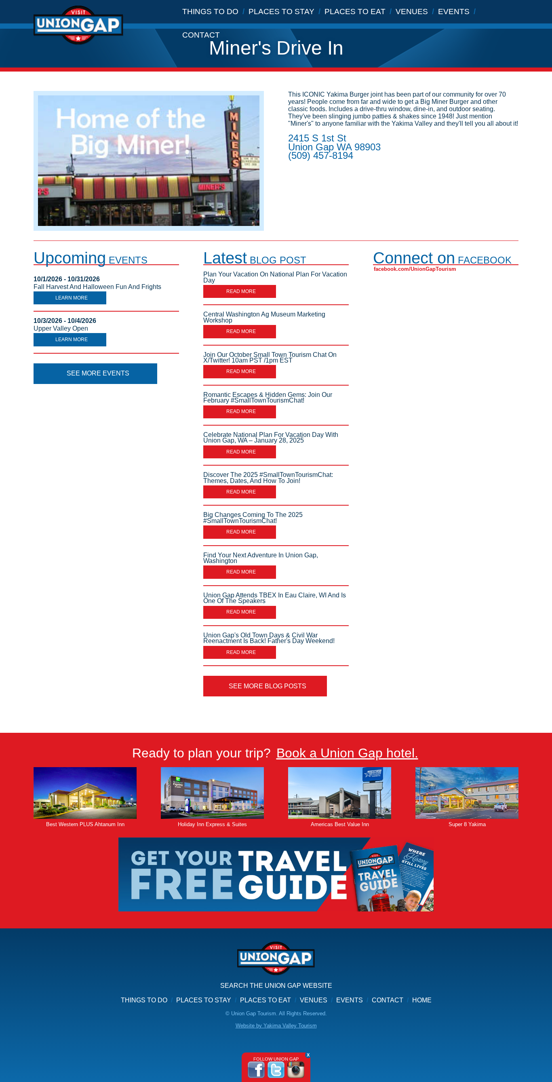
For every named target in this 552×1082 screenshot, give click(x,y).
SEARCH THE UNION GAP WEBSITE (276, 985)
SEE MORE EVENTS (98, 373)
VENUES (412, 11)
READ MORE (241, 291)
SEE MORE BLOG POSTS (267, 686)
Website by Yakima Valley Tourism (276, 1026)
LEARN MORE (71, 298)
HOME (422, 1000)
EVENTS (454, 11)
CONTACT (201, 35)
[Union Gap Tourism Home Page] (276, 962)
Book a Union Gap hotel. (347, 753)
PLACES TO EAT (355, 11)
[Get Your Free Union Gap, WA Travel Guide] (276, 874)
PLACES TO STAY (281, 11)
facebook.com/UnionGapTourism (415, 269)
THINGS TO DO (210, 11)
